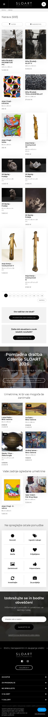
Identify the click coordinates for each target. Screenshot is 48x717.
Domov (4, 10)
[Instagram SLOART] (28, 661)
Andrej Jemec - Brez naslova (35, 440)
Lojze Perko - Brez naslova (12, 409)
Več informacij (40, 713)
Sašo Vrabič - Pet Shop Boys (35, 484)
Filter (13, 24)
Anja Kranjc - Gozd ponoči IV (35, 251)
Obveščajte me (24, 338)
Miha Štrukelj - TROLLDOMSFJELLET (35, 82)
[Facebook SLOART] (22, 661)
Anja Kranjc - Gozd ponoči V (12, 245)
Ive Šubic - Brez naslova (35, 409)
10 (42, 295)
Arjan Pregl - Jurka (12, 125)
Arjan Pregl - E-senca (12, 490)
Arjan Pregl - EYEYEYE (12, 86)
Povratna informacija (24, 318)
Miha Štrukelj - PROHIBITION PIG (12, 44)
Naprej (42, 300)
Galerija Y (24, 668)
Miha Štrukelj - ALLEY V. (35, 44)
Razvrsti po (36, 24)
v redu (41, 709)
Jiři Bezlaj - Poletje (12, 165)
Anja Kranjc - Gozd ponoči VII (35, 127)
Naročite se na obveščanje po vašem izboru (24, 635)
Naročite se (24, 627)
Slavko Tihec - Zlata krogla (12, 441)
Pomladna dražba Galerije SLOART (24, 380)
